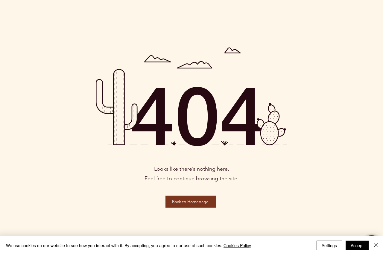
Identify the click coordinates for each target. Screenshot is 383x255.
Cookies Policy (237, 245)
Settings (329, 245)
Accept (357, 245)
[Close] (375, 245)
